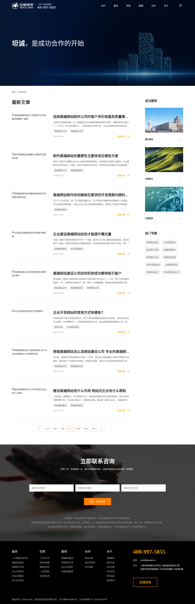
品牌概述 (111, 558)
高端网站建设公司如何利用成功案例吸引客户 (87, 273)
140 (93, 428)
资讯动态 (111, 575)
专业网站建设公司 (172, 272)
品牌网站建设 (172, 264)
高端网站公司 (77, 131)
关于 (166, 5)
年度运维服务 (18, 575)
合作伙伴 (111, 571)
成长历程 (111, 566)
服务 (116, 5)
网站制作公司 (61, 131)
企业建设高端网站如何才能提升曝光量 (82, 233)
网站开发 (59, 326)
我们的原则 (90, 562)
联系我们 (111, 580)
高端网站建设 (61, 248)
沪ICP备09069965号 (68, 599)
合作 (153, 5)
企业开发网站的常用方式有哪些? (78, 312)
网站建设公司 (61, 287)
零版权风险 (45, 566)
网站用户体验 (152, 249)
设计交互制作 (18, 571)
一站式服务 (45, 571)
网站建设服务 (61, 405)
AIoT (103, 5)
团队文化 (111, 562)
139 (86, 428)
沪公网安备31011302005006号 (93, 599)
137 (70, 428)
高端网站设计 (152, 272)
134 (47, 428)
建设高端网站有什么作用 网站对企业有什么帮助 (89, 390)
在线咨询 (145, 582)
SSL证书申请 (18, 580)
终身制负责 (45, 575)
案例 (141, 5)
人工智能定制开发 (20, 558)
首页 (14, 91)
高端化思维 (45, 562)
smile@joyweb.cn (148, 560)
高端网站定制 (170, 257)
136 (62, 428)
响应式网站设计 (153, 264)
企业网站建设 (77, 248)
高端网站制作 (77, 170)
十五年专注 (45, 558)
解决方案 (89, 558)
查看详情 (121, 136)
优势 (128, 5)
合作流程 (89, 566)
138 (78, 428)
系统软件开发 (18, 566)
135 (55, 428)
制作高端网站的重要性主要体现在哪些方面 (85, 155)
